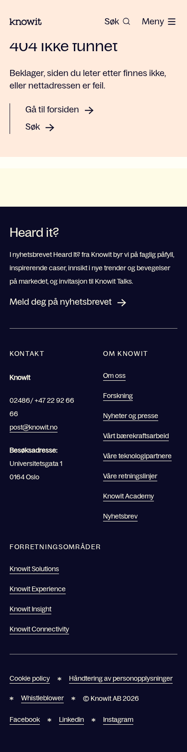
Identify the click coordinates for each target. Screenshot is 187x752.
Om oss (114, 375)
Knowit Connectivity (39, 629)
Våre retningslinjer (130, 476)
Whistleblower (42, 698)
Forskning (118, 395)
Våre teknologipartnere (137, 456)
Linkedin (71, 719)
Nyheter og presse (130, 416)
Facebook (25, 719)
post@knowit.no (34, 427)
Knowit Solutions (34, 569)
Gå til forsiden (52, 109)
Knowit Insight (30, 609)
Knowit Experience (38, 589)
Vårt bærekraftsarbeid (136, 436)
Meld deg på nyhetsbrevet (61, 302)
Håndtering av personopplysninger (121, 678)
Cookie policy (30, 678)
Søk (32, 127)
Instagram (118, 719)
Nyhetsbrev (120, 516)
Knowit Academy (128, 496)
